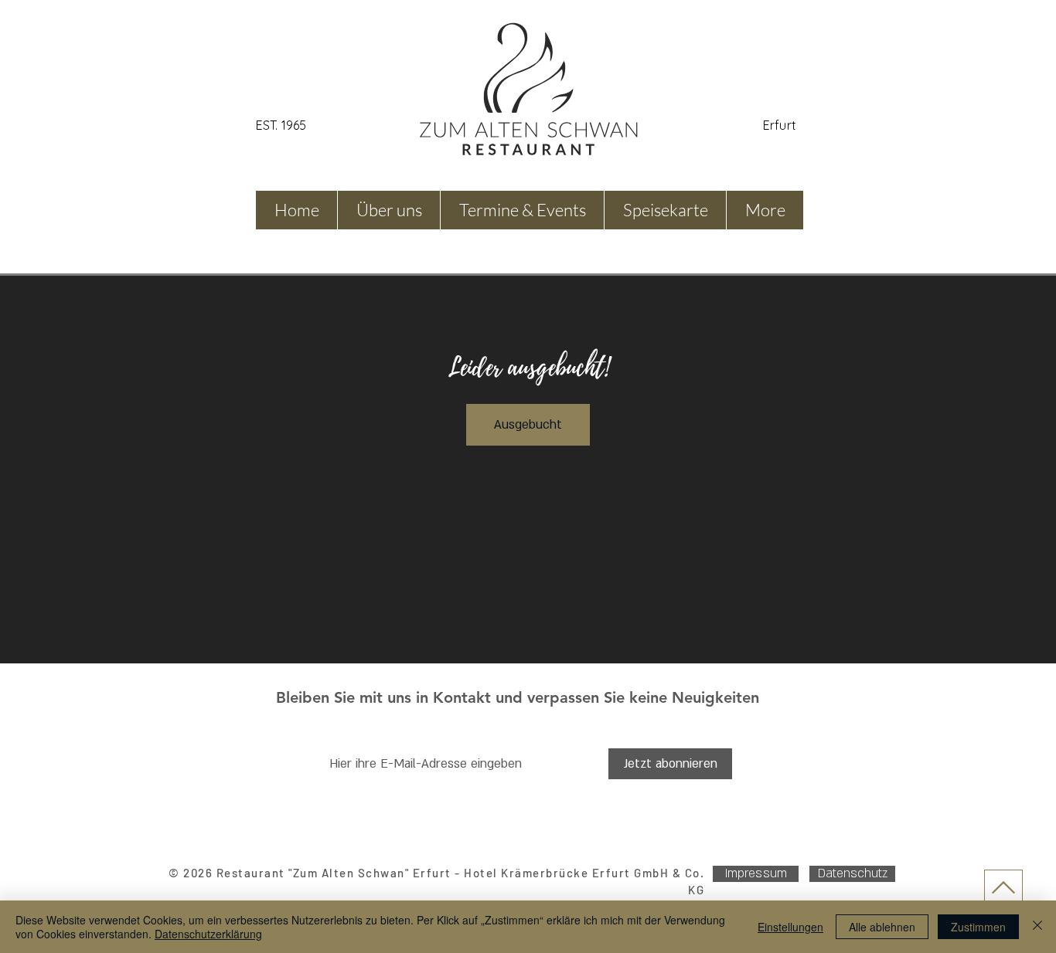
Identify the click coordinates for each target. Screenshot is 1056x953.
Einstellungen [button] (790, 926)
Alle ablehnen (882, 926)
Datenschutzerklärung (208, 933)
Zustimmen (978, 926)
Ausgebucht (528, 424)
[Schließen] (1037, 927)
